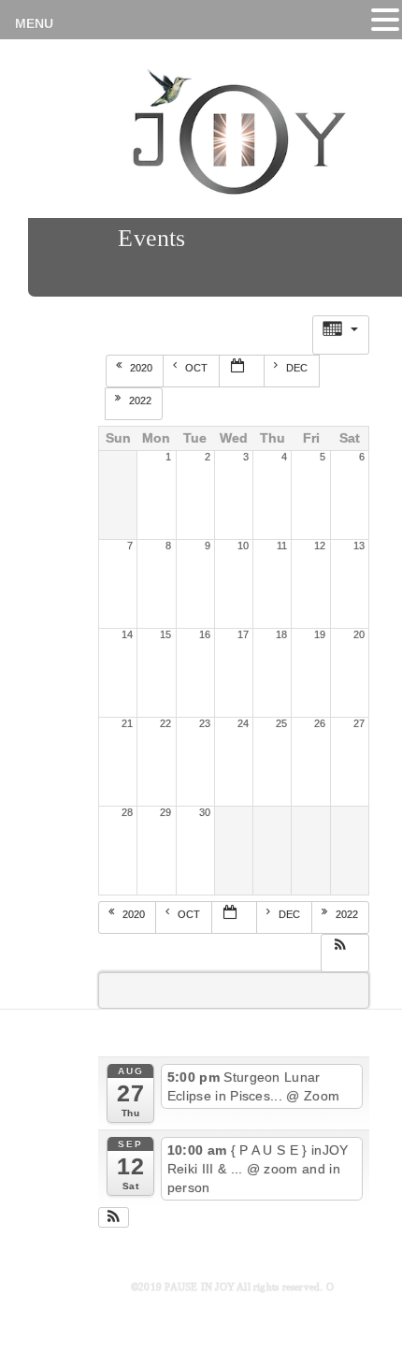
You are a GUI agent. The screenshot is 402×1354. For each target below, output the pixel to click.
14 (127, 634)
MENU (34, 23)
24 (243, 723)
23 (204, 723)
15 (165, 634)
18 (281, 634)
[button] (344, 951)
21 (127, 723)
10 (243, 545)
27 (359, 723)
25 (281, 723)
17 (243, 634)
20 (359, 634)
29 (165, 812)
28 (127, 812)
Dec (298, 367)
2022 (141, 400)
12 (319, 545)
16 (204, 634)
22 (165, 723)
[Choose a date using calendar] (242, 371)
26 (319, 723)
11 (282, 545)
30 (204, 812)
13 (359, 545)
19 (319, 634)
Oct (197, 367)
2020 (142, 367)
